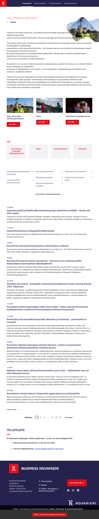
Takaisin (13, 22)
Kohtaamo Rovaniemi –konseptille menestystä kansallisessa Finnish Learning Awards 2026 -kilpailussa (49, 285)
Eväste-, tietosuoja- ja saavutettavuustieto (48, 489)
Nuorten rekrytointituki (44, 171)
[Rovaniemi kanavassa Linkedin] (78, 490)
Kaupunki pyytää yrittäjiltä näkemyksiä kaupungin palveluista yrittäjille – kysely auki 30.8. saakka (48, 212)
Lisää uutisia (11, 409)
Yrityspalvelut (26, 3)
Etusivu (9, 18)
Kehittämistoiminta (70, 3)
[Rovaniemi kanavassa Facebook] (68, 490)
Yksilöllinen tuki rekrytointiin (75, 171)
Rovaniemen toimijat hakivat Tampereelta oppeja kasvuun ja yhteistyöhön (43, 393)
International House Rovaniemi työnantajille (18, 172)
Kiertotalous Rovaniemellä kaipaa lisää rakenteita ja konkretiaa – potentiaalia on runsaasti (46, 321)
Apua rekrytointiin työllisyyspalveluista (15, 117)
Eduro (38, 116)
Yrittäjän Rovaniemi (55, 3)
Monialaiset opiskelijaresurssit (78, 116)
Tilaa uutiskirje (45, 481)
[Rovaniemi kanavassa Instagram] (73, 490)
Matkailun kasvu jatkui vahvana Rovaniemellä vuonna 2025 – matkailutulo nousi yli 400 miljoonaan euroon (48, 372)
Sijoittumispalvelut (40, 3)
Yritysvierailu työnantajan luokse (74, 178)
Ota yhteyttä (77, 483)
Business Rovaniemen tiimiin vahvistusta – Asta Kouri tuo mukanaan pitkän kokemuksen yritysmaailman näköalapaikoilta (44, 262)
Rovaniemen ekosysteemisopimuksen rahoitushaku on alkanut (38, 245)
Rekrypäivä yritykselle (44, 177)
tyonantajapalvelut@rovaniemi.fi (49, 449)
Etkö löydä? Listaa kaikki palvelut (48, 194)
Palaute (42, 485)
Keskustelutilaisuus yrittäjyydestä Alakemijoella (30, 230)
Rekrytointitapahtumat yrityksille (44, 184)
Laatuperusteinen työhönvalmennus (13, 181)
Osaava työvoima (31, 18)
